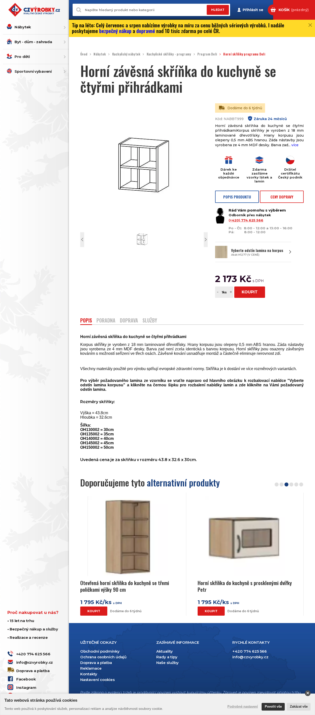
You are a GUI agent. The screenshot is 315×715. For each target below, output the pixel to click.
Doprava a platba (32, 670)
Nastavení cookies (97, 679)
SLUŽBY (149, 321)
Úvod (83, 54)
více (295, 145)
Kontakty (88, 674)
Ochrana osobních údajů (103, 657)
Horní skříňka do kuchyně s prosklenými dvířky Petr (245, 586)
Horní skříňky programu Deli (244, 54)
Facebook (26, 679)
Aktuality (164, 651)
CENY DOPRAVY (281, 196)
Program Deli (207, 54)
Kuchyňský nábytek (126, 54)
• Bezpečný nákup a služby (32, 629)
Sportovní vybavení (33, 71)
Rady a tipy (166, 657)
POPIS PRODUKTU (237, 196)
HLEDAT (217, 10)
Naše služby (167, 662)
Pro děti (22, 56)
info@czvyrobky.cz (34, 662)
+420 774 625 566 (33, 654)
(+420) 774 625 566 (246, 220)
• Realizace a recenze (27, 637)
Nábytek (23, 27)
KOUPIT (250, 292)
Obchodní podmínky (100, 651)
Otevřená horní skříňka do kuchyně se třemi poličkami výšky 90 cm (124, 586)
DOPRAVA (129, 321)
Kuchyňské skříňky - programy (169, 54)
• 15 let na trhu (20, 620)
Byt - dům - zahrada (33, 41)
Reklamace (91, 668)
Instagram (26, 687)
